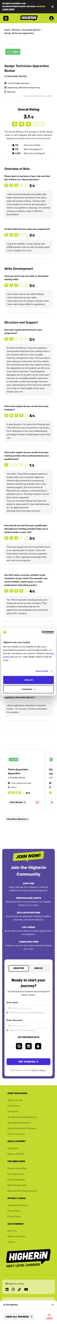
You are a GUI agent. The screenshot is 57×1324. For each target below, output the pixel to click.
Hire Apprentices (15, 1173)
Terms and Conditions (17, 1205)
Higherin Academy (16, 1236)
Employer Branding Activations (22, 1190)
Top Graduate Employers (19, 1122)
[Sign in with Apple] (38, 1046)
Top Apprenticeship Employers (22, 1116)
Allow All (28, 680)
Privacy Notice (39, 1070)
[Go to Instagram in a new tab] (13, 1289)
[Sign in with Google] (19, 1046)
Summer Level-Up (16, 1133)
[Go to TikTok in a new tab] (19, 1289)
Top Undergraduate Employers (22, 1128)
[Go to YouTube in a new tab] (26, 1289)
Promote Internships (17, 1168)
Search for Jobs (14, 1100)
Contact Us (12, 1148)
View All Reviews (18, 1317)
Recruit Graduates (16, 1179)
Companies (12, 1111)
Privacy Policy (14, 1210)
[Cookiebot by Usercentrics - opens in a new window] (42, 632)
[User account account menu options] (52, 18)
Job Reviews (13, 1105)
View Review (16, 802)
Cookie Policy (14, 1216)
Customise (27, 689)
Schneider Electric (17, 76)
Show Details (42, 671)
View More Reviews (16, 819)
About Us (11, 1230)
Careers (11, 1241)
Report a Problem (15, 1153)
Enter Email (13, 1002)
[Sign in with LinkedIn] (28, 1046)
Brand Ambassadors (17, 1185)
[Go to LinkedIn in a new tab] (7, 1289)
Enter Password (15, 1020)
